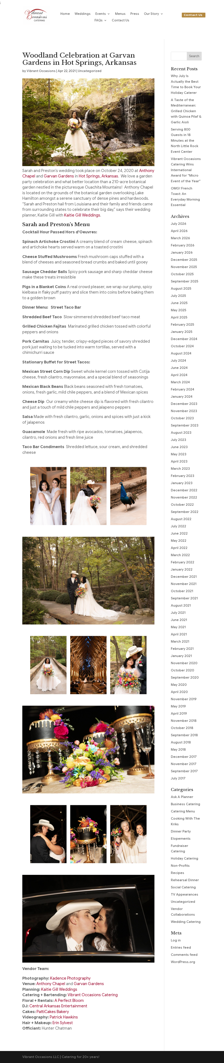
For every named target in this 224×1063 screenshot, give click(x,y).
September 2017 (184, 771)
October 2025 (182, 274)
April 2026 (179, 231)
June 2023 (179, 447)
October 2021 (182, 591)
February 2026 (182, 245)
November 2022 (184, 497)
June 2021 (179, 620)
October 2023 (182, 418)
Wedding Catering (186, 922)
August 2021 (181, 605)
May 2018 (178, 750)
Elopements (181, 839)
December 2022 (184, 490)
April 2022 (179, 548)
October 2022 (182, 505)
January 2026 (181, 253)
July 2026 (178, 224)
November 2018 (183, 721)
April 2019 (179, 714)
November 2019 (183, 699)
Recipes (177, 873)
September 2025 (184, 281)
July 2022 (178, 526)
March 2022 (180, 555)
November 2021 (183, 584)
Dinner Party (181, 831)
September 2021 (184, 598)
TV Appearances (184, 894)
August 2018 (181, 742)
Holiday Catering (184, 858)
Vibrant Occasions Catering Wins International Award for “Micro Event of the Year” (186, 170)
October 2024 (182, 346)
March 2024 (180, 382)
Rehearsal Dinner (185, 880)
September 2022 (184, 512)
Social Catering (183, 887)
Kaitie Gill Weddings (82, 215)
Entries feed (181, 947)
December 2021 (184, 577)
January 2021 (181, 656)
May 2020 (179, 685)
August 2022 (181, 519)
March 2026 (180, 238)
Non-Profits (180, 866)
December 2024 (184, 339)
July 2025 (178, 296)
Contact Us (120, 20)
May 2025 (178, 310)
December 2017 (184, 757)
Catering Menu (183, 811)
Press (134, 14)
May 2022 (178, 541)
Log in (176, 940)
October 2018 (182, 728)
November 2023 (184, 411)
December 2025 (184, 260)
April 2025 (179, 317)
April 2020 (179, 692)
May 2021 (178, 627)
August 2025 (181, 289)
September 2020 (185, 677)
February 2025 (182, 325)
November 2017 (183, 764)
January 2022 (181, 569)
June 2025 (179, 303)
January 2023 (181, 483)
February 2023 (182, 476)
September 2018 (184, 735)
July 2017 (178, 778)
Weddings (83, 14)
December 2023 (184, 404)
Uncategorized (90, 71)
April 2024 (179, 375)
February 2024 (182, 389)
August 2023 (181, 433)
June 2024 (179, 368)
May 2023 (178, 454)
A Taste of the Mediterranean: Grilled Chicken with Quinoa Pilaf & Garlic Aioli (186, 111)
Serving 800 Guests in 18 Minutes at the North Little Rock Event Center (184, 140)
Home (65, 14)
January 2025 (181, 332)
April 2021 (179, 634)
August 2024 (181, 353)
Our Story (151, 14)
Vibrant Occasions (41, 71)
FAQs (98, 20)
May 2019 (178, 706)
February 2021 (182, 649)
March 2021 (180, 641)
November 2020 (184, 663)
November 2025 (184, 267)
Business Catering (185, 804)
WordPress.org (183, 962)
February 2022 (182, 562)
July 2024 (178, 361)
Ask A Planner (182, 797)
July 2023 (178, 440)
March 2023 (180, 469)
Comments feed (184, 955)
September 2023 (184, 425)
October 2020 (182, 670)
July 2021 (178, 613)
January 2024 (181, 397)
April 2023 (179, 461)
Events (100, 14)
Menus (120, 14)
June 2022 (179, 533)
